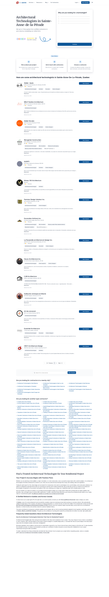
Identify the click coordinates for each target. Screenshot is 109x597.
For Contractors (55, 2)
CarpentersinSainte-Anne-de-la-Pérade (26, 412)
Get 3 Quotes (85, 2)
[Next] (64, 363)
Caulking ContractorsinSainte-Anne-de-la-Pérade (55, 412)
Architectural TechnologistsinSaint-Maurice (27, 383)
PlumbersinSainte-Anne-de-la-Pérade (52, 450)
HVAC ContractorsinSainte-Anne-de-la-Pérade (28, 441)
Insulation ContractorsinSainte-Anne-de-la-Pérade (55, 441)
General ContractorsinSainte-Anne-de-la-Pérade (29, 432)
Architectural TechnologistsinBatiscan (78, 386)
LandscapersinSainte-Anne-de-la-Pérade (53, 444)
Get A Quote (86, 83)
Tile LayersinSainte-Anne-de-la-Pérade (26, 464)
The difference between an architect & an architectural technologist (47, 493)
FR (92, 2)
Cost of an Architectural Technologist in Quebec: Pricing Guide (34, 532)
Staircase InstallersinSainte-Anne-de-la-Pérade (80, 461)
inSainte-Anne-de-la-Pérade (24, 401)
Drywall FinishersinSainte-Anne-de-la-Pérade (79, 418)
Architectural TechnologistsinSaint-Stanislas (53, 389)
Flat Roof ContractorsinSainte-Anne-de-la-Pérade (55, 424)
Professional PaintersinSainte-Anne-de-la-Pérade (80, 451)
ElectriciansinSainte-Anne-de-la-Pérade (52, 421)
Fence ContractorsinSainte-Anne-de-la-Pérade (28, 424)
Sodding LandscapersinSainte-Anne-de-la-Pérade (29, 461)
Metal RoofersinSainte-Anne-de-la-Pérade (53, 447)
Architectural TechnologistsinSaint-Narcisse (79, 383)
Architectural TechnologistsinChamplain (26, 386)
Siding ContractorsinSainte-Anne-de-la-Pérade (80, 458)
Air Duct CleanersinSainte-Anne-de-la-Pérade (28, 403)
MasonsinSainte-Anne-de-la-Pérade (26, 447)
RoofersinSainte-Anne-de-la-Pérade (52, 454)
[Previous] (44, 363)
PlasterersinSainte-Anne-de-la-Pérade (26, 450)
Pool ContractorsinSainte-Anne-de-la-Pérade (79, 450)
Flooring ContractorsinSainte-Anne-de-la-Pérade (80, 424)
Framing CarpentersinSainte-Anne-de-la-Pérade (28, 429)
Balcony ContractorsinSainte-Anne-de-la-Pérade (29, 409)
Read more (26, 93)
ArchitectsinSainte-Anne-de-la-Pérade (52, 403)
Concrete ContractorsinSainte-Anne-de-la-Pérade (29, 415)
